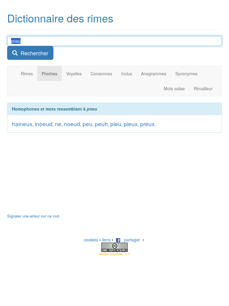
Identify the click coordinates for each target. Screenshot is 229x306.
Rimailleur (203, 88)
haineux (22, 124)
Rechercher (33, 53)
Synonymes (186, 73)
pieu (115, 124)
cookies (91, 240)
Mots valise (174, 88)
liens (106, 240)
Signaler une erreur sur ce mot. (34, 216)
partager (130, 240)
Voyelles (74, 73)
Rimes (27, 73)
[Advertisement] (52, 176)
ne (58, 124)
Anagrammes (153, 73)
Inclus (126, 73)
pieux (131, 124)
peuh (101, 124)
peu (87, 124)
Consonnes (101, 73)
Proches (49, 73)
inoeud (43, 124)
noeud (72, 124)
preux (147, 124)
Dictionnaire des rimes (60, 17)
